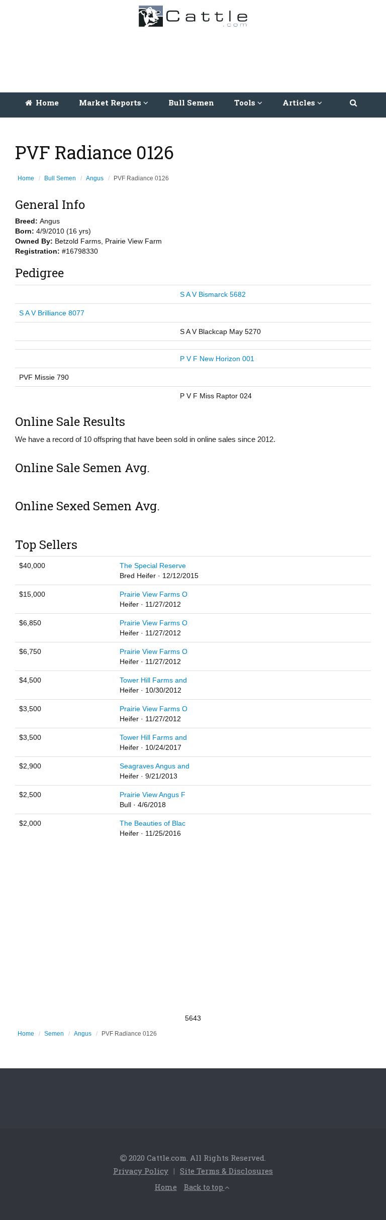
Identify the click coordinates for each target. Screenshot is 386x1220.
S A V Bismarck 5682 (213, 294)
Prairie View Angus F (152, 795)
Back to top (204, 1187)
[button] (354, 102)
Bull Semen (191, 102)
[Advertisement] (195, 57)
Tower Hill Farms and (153, 680)
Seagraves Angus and (154, 766)
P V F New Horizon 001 (217, 359)
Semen (54, 1033)
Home (46, 102)
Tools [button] (245, 102)
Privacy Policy (140, 1171)
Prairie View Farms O (153, 594)
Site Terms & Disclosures (226, 1171)
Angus (95, 178)
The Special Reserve (153, 566)
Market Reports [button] (111, 102)
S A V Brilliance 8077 (51, 313)
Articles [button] (299, 102)
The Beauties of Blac (152, 823)
